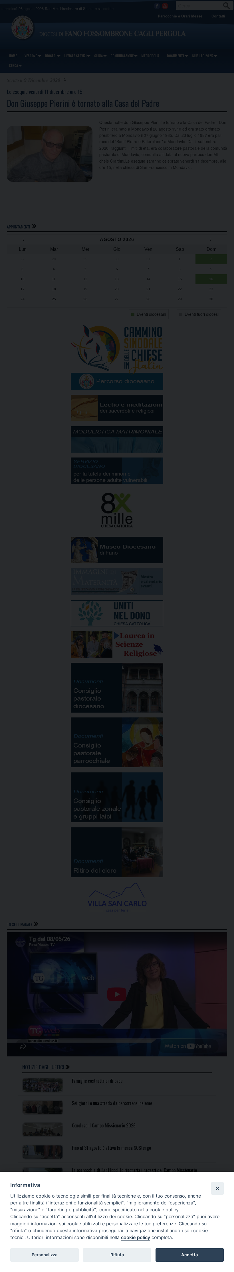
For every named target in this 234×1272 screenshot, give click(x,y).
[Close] (217, 1188)
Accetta (189, 1254)
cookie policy (135, 1237)
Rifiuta (117, 1254)
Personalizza (44, 1254)
